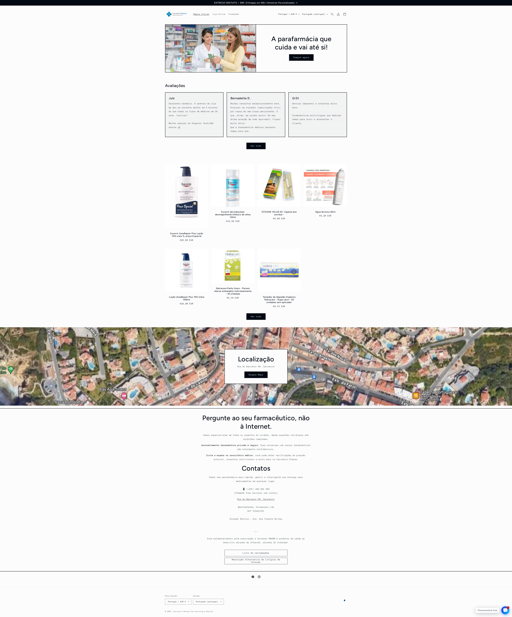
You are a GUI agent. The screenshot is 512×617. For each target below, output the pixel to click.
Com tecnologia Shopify (202, 611)
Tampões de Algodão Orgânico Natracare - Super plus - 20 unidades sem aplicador (279, 300)
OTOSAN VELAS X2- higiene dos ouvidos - (279, 213)
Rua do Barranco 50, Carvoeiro (256, 499)
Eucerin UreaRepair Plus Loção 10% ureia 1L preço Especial (186, 234)
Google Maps (256, 375)
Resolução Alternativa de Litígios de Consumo (256, 560)
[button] (332, 14)
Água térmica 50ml (325, 212)
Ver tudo (256, 146)
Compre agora (301, 57)
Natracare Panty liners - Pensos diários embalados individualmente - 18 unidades (233, 291)
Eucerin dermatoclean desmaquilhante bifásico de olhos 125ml (233, 215)
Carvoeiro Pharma (181, 611)
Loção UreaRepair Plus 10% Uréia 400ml (186, 298)
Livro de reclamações (256, 553)
